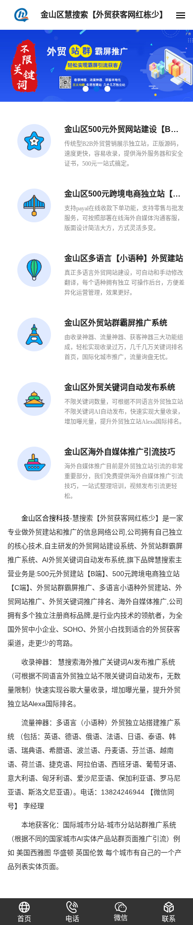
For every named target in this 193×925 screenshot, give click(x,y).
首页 (24, 919)
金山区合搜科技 (45, 518)
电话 (72, 919)
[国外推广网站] (96, 66)
